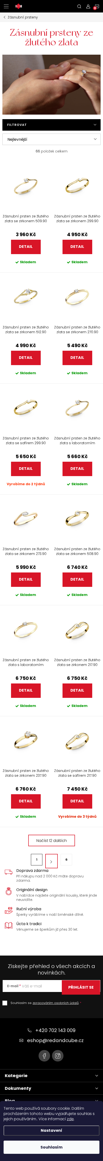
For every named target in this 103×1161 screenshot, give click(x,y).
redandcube (57, 1056)
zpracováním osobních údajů (56, 1003)
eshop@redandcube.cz (55, 1040)
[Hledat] (79, 6)
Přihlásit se (81, 987)
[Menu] (6, 6)
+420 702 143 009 (55, 1030)
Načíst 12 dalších (51, 840)
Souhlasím (51, 1147)
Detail (26, 246)
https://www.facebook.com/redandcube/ (44, 1056)
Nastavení (51, 1130)
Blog (10, 1100)
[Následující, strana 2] (51, 861)
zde (70, 1119)
